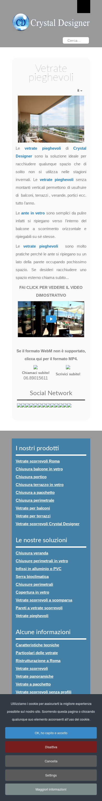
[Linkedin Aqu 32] (61, 408)
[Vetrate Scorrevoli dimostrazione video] (51, 319)
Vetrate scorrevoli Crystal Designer (48, 524)
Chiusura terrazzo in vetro (40, 484)
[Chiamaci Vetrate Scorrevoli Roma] (35, 367)
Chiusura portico (31, 477)
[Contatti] (68, 367)
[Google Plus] (28, 41)
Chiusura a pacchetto (35, 492)
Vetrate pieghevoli (32, 615)
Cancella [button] (51, 761)
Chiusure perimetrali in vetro (42, 561)
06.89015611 (36, 378)
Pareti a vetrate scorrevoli (39, 608)
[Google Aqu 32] (44, 408)
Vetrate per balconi (33, 508)
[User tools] (79, 91)
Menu (83, 6)
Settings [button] (51, 775)
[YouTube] (49, 41)
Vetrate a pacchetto (33, 684)
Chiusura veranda (32, 553)
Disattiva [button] (51, 747)
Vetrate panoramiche (34, 676)
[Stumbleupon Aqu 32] (40, 408)
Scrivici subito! (68, 374)
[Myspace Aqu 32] (23, 408)
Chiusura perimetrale (35, 500)
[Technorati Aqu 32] (57, 408)
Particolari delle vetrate (37, 653)
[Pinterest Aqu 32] (69, 408)
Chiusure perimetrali (34, 584)
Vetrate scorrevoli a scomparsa (44, 600)
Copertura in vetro (32, 592)
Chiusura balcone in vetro (39, 469)
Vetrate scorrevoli (32, 668)
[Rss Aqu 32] (65, 408)
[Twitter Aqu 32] (27, 408)
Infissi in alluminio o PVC (38, 568)
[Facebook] (38, 41)
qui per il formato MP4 (56, 358)
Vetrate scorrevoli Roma (38, 461)
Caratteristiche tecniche (37, 645)
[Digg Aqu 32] (32, 408)
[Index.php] (51, 22)
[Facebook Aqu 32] (19, 408)
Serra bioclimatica (32, 576)
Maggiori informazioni (51, 789)
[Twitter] (17, 41)
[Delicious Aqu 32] (36, 408)
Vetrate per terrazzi (33, 516)
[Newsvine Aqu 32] (52, 408)
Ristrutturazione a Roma (38, 660)
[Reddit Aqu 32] (48, 408)
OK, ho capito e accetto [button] (51, 732)
